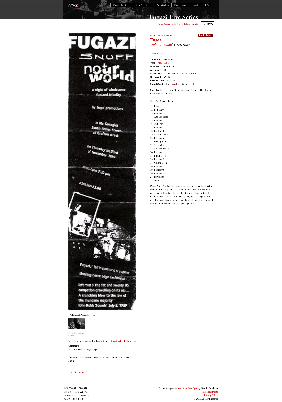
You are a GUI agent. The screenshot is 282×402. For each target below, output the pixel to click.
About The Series (143, 5)
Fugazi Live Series (121, 5)
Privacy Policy (211, 395)
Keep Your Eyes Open (187, 388)
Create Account (164, 24)
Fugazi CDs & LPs (200, 5)
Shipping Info (192, 24)
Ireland (167, 45)
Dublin (155, 45)
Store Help (181, 24)
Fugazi (156, 39)
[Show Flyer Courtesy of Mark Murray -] (102, 310)
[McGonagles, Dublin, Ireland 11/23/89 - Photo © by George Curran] (76, 329)
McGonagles (163, 62)
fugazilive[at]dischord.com (124, 341)
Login (174, 24)
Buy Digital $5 (205, 35)
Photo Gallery (163, 5)
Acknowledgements (209, 391)
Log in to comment (77, 372)
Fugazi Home (180, 5)
